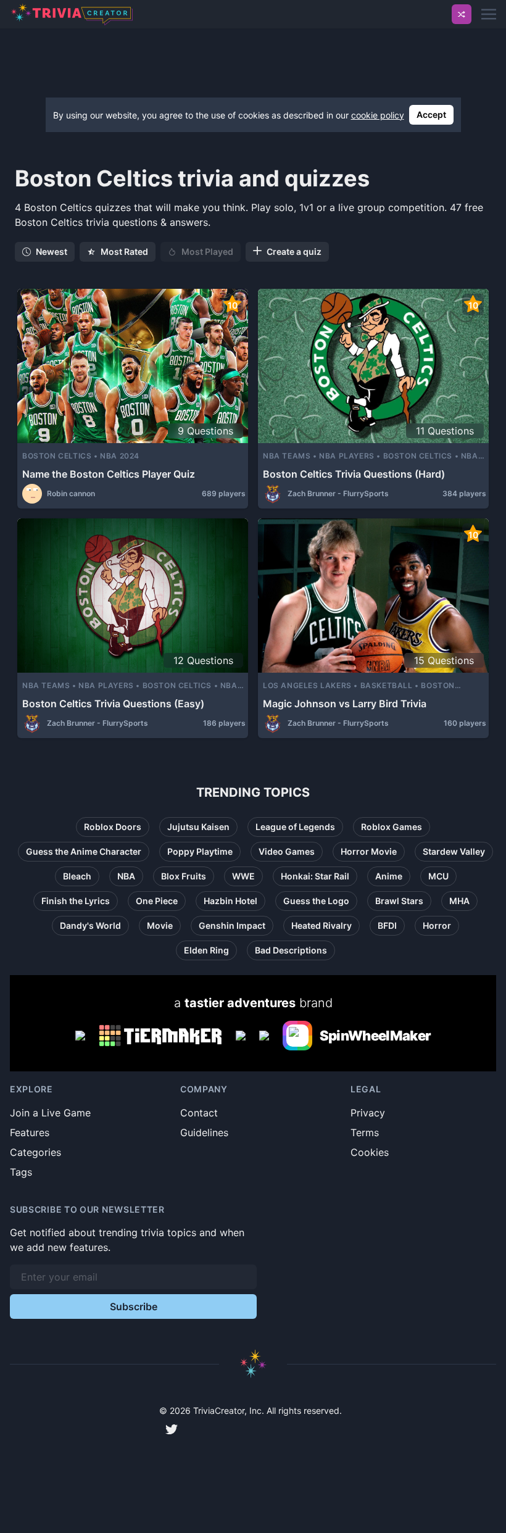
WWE (243, 876)
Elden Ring (206, 950)
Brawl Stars (399, 900)
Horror (437, 925)
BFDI (387, 925)
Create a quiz (294, 251)
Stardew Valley (454, 851)
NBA (126, 876)
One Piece (157, 900)
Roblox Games (391, 826)
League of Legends (295, 826)
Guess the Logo (316, 900)
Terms (364, 1132)
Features (29, 1132)
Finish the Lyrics (75, 900)
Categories (35, 1152)
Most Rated (124, 251)
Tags (21, 1172)
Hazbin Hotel (230, 900)
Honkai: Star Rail (315, 876)
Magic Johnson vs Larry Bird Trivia (344, 703)
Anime (388, 876)
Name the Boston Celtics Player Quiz (108, 474)
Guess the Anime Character (83, 851)
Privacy (367, 1113)
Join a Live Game (50, 1113)
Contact (199, 1113)
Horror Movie (369, 851)
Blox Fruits (183, 876)
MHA (459, 900)
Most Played (207, 251)
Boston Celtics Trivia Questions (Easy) (113, 703)
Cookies (369, 1152)
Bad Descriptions (291, 950)
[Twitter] (171, 1429)
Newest (51, 251)
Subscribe (133, 1306)
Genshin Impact (232, 925)
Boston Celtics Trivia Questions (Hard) (354, 474)
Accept (431, 114)
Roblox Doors (112, 826)
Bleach (77, 876)
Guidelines (204, 1132)
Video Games (287, 851)
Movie (160, 925)
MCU (438, 876)
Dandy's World (90, 925)
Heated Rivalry (321, 925)
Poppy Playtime (200, 851)
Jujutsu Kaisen (198, 826)
